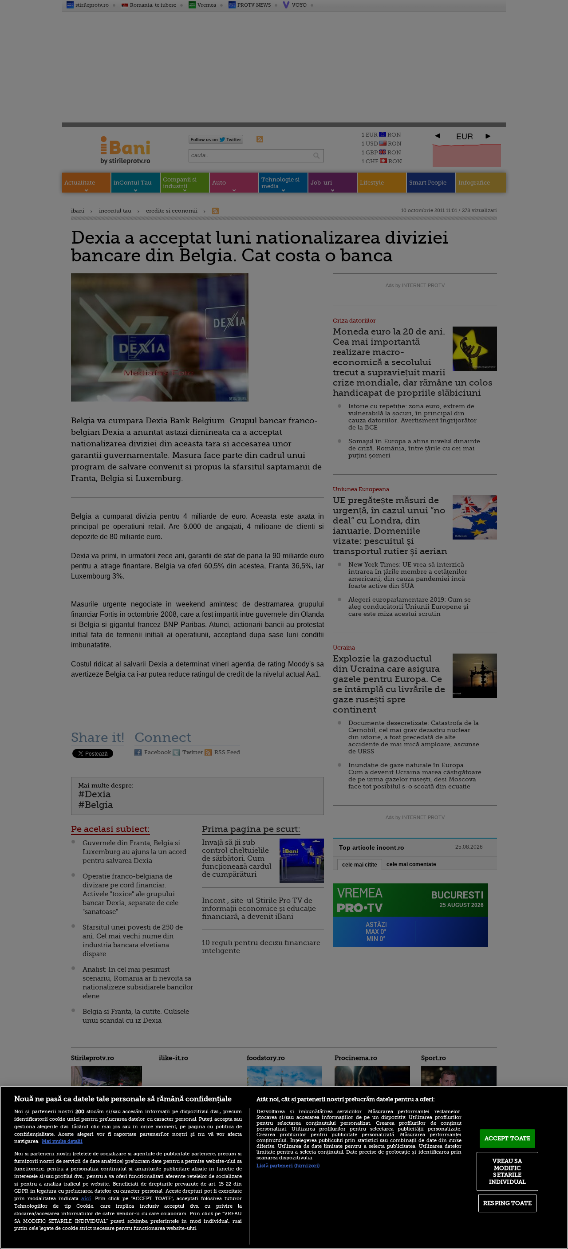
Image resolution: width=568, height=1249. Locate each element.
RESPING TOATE (507, 1203)
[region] (284, 1167)
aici (86, 1198)
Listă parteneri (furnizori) (288, 1166)
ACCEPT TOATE (508, 1138)
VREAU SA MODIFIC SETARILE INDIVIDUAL (507, 1171)
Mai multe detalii (62, 1141)
